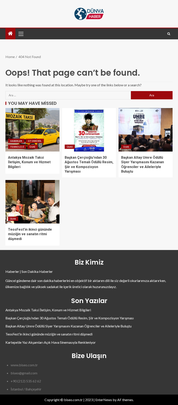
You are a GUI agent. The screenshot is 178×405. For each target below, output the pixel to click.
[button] (20, 33)
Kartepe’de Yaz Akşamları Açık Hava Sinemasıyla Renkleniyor (50, 342)
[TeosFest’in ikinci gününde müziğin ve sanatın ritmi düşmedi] (32, 201)
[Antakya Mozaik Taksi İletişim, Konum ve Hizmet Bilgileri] (32, 130)
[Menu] (20, 33)
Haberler (16, 141)
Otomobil (35, 141)
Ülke (32, 146)
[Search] (168, 34)
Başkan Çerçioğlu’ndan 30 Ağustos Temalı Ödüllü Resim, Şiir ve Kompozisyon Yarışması (69, 318)
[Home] (10, 33)
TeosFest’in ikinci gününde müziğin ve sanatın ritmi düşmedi (30, 234)
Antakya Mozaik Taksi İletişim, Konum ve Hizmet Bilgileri (29, 162)
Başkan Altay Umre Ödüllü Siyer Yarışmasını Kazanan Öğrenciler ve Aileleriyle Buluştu (68, 326)
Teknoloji (17, 146)
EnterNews (103, 400)
